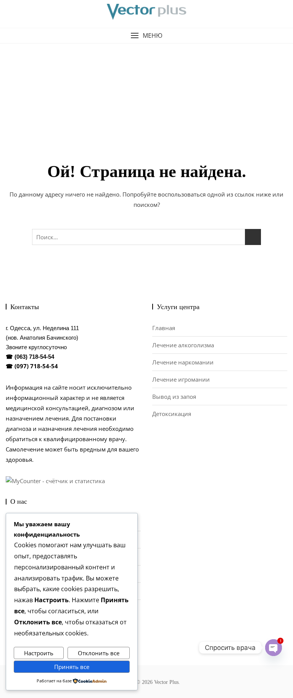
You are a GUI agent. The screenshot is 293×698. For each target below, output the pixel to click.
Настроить (38, 653)
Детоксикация (171, 414)
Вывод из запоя (174, 396)
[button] (146, 35)
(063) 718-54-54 (34, 356)
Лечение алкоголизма (183, 345)
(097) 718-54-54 (36, 366)
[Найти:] (146, 237)
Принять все (71, 667)
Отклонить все (98, 653)
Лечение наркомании (183, 362)
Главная (163, 328)
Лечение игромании (181, 379)
